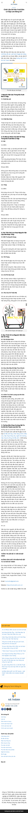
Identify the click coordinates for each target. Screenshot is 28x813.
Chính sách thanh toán (6, 723)
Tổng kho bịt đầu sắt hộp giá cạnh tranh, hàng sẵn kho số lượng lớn (13, 642)
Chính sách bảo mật (6, 726)
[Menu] (2, 2)
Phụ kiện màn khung (6, 747)
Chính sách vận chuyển (7, 728)
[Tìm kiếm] (26, 2)
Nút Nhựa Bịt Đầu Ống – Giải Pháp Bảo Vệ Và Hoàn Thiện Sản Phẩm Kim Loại (13, 633)
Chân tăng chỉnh (5, 736)
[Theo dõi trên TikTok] (7, 709)
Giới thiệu (3, 717)
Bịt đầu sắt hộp (5, 738)
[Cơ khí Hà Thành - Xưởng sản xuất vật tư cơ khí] (14, 2)
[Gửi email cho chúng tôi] (10, 709)
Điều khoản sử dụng (6, 721)
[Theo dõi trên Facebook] (2, 709)
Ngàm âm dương (5, 752)
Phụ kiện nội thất (5, 745)
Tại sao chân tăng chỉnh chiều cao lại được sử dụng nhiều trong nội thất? (13, 647)
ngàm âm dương (21, 436)
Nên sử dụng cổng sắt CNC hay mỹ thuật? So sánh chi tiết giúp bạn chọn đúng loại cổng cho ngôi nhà (13, 660)
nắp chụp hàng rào (10, 436)
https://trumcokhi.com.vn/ (15, 585)
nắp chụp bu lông (6, 438)
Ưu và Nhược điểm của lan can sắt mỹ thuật (14, 629)
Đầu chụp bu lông (5, 743)
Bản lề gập (3, 754)
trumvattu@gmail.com (12, 581)
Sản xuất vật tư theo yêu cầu (8, 756)
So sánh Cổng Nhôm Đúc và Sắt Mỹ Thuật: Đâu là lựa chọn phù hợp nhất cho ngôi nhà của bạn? (13, 666)
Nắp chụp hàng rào (6, 740)
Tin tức (14, 7)
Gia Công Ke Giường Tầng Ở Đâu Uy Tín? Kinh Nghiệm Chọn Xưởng (13, 654)
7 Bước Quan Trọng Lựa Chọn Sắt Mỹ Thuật (14, 651)
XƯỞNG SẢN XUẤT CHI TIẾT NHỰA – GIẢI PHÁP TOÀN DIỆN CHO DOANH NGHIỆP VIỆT (13, 673)
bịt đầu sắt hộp (8, 433)
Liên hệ (3, 719)
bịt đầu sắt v (16, 438)
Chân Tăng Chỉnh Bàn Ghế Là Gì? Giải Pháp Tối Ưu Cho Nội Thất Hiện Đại (14, 638)
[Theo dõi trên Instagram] (5, 709)
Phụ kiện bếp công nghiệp (7, 749)
